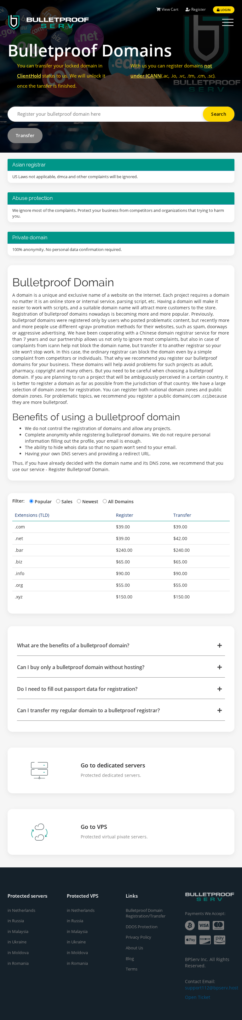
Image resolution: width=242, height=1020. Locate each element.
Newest (90, 501)
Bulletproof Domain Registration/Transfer (145, 913)
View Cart (169, 9)
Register (198, 9)
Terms (131, 969)
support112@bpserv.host (211, 988)
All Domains (121, 501)
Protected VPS (82, 896)
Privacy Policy (138, 937)
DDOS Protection (142, 927)
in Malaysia (18, 931)
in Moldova (18, 952)
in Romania (18, 963)
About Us (134, 948)
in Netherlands (21, 910)
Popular (43, 501)
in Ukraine (17, 942)
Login (225, 10)
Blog (130, 958)
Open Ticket (197, 997)
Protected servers (27, 896)
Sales (66, 501)
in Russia (16, 921)
